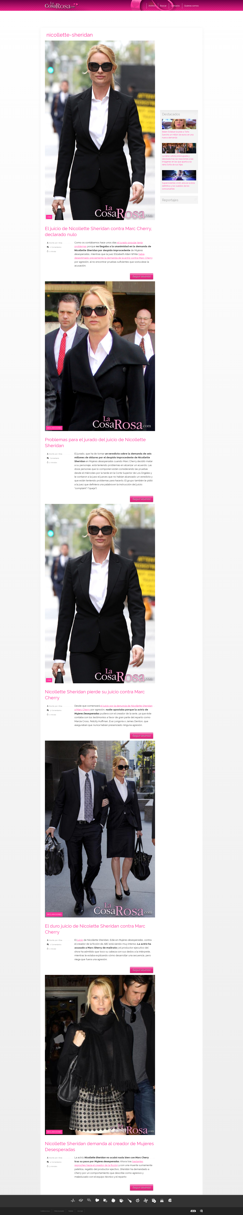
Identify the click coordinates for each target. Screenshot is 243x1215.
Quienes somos (191, 6)
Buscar (163, 6)
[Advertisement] (121, 19)
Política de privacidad (59, 1211)
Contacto (175, 6)
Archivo (152, 6)
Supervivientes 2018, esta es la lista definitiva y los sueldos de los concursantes (178, 186)
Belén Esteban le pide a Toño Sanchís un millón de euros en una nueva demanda (178, 135)
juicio (80, 940)
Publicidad (70, 1211)
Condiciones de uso (45, 1211)
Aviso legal (80, 1211)
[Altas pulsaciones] (72, 1200)
